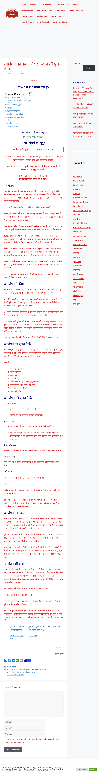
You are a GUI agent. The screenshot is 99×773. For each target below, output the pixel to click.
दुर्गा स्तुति (76, 270)
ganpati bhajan (60, 10)
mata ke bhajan (27, 16)
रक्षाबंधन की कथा (13, 126)
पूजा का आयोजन (9, 119)
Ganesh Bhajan (80, 198)
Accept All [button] (92, 769)
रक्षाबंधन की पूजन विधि (15, 114)
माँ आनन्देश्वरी (78, 287)
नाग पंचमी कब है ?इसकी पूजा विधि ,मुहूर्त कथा (21, 672)
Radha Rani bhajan (82, 227)
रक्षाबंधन (10, 108)
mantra (76, 219)
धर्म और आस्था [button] (47, 5)
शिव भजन (76, 304)
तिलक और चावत (9, 120)
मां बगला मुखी (78, 295)
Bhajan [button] (74, 5)
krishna (76, 215)
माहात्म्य (76, 300)
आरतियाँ (76, 253)
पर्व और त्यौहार (11, 667)
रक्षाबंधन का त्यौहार (14, 123)
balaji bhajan (79, 181)
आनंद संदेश (59, 654)
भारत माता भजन (79, 283)
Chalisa (76, 193)
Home (23, 5)
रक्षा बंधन (35, 669)
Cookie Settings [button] (82, 769)
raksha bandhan (25, 669)
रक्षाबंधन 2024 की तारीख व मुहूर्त (19, 101)
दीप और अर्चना (9, 121)
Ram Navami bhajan (60, 22)
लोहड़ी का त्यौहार (53, 627)
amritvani (77, 176)
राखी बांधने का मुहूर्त (14, 104)
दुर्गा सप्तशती (77, 266)
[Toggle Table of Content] (29, 94)
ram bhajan (78, 232)
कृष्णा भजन (77, 261)
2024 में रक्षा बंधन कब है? (16, 97)
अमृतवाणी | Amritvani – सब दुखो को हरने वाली (35, 22)
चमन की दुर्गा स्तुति (41, 16)
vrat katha (77, 249)
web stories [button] (61, 5)
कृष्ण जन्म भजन (79, 257)
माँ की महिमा (77, 291)
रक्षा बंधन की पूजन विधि (15, 117)
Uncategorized (80, 244)
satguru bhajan (80, 236)
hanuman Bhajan (81, 202)
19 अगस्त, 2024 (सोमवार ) (10, 102)
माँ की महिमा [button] (33, 5)
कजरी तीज (59, 648)
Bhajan (76, 189)
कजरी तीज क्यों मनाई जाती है (15, 675)
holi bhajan (78, 206)
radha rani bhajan (76, 10)
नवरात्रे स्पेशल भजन (27, 10)
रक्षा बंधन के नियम (13, 111)
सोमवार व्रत (33, 635)
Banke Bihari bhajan (44, 10)
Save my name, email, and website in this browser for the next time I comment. (32, 741)
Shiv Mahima (79, 240)
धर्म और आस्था (78, 274)
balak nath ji (78, 185)
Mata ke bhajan (80, 223)
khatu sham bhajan (82, 210)
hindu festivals (12, 669)
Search (76, 63)
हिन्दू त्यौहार (42, 669)
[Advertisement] (49, 41)
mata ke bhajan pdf (57, 16)
